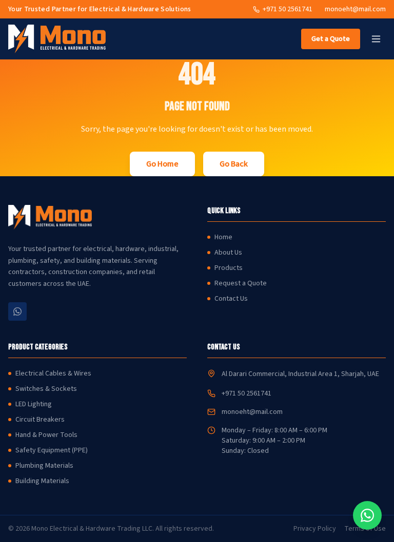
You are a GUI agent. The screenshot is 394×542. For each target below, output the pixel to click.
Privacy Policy (314, 529)
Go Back (234, 164)
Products (228, 268)
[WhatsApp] (17, 311)
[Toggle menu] (376, 39)
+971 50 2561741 (246, 393)
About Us (228, 252)
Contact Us (231, 299)
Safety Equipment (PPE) (51, 450)
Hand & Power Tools (46, 435)
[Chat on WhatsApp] (367, 515)
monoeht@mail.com (355, 9)
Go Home (162, 164)
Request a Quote (240, 283)
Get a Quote (330, 39)
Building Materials (42, 481)
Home (223, 237)
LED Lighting (33, 404)
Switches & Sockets (46, 389)
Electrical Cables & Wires (53, 373)
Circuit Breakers (40, 419)
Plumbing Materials (44, 466)
